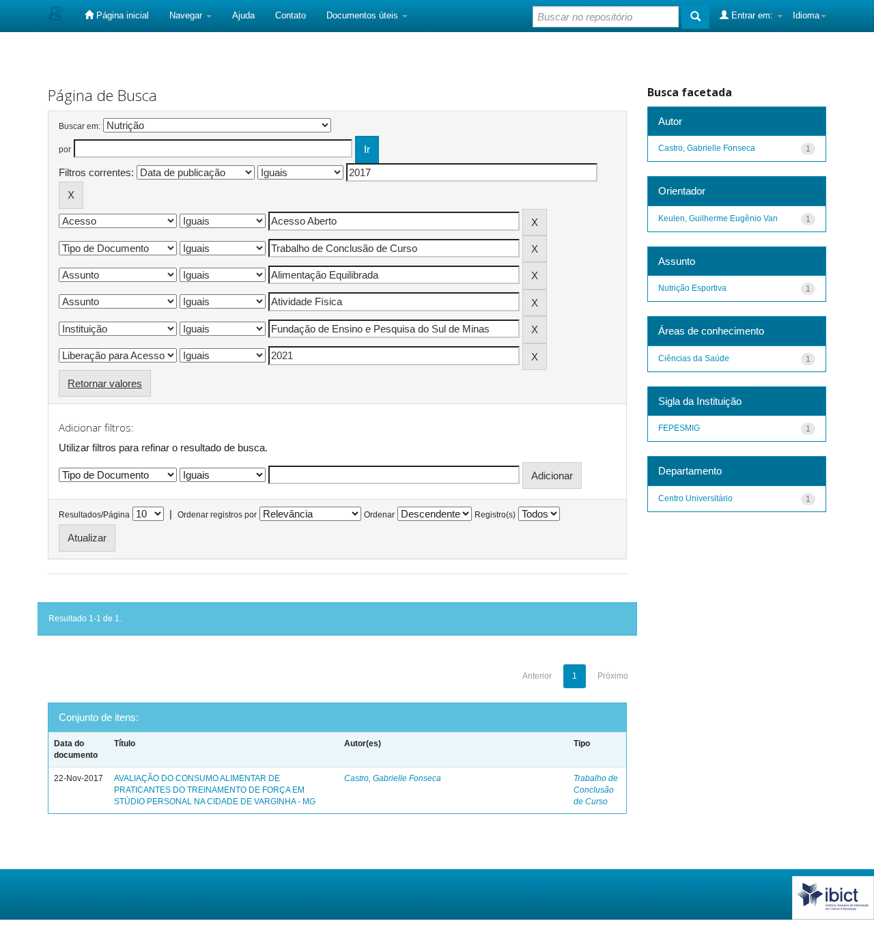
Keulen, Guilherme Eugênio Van (718, 218)
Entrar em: (752, 15)
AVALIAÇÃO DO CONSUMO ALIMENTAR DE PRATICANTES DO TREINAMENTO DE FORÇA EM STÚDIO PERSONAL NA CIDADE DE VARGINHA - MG (214, 790)
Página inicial (121, 15)
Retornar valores (105, 383)
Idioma (806, 15)
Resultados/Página (94, 515)
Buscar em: (79, 126)
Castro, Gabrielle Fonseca (392, 778)
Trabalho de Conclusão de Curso (596, 790)
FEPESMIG (679, 428)
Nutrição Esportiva (692, 288)
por (65, 149)
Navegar (187, 15)
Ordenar (379, 515)
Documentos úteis (363, 15)
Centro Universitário (695, 498)
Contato (290, 15)
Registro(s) (495, 515)
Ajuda (243, 15)
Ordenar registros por (217, 515)
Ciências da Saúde (693, 358)
